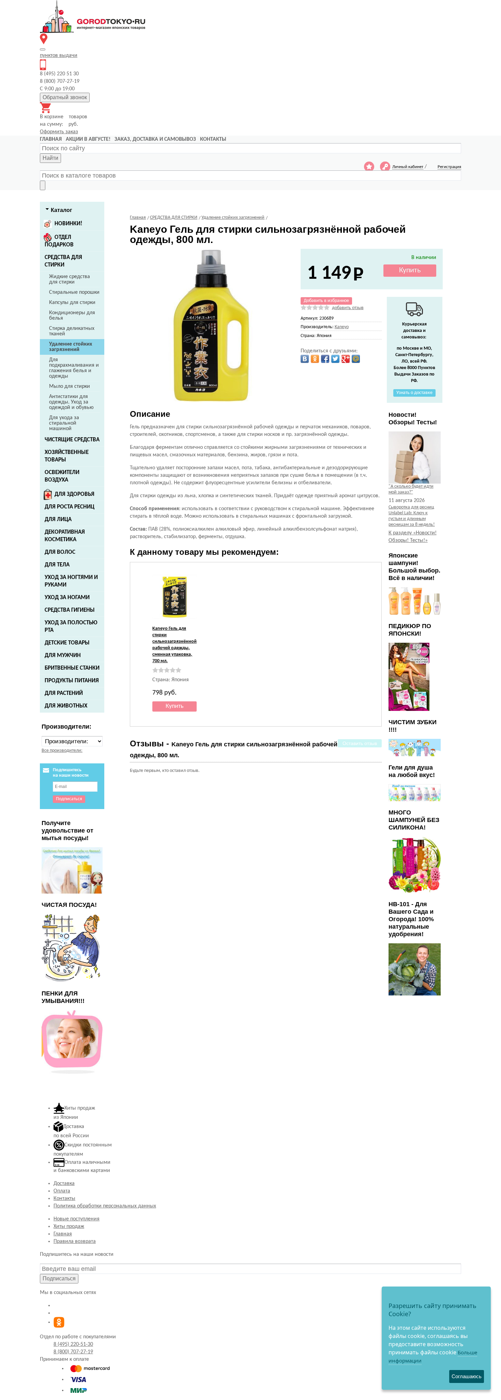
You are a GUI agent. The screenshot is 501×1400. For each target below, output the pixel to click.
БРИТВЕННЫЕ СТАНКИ (72, 668)
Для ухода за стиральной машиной (64, 423)
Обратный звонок (65, 97)
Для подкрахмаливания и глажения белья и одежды (74, 368)
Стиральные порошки (74, 292)
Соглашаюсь (467, 1376)
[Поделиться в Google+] (345, 359)
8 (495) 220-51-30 (73, 1344)
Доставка (64, 1183)
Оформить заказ (59, 132)
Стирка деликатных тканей (71, 331)
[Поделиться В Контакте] (305, 359)
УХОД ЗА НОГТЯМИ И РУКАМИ (71, 581)
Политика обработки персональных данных (105, 1206)
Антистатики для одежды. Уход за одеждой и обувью (71, 402)
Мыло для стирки (69, 386)
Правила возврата (75, 1241)
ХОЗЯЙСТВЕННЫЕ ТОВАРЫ (67, 456)
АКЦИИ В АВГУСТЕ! (88, 139)
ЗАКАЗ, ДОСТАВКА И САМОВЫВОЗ (155, 139)
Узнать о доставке (414, 392)
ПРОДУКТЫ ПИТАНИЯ (72, 681)
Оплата (62, 1191)
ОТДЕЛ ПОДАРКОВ (59, 241)
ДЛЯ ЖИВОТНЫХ (66, 706)
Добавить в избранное (326, 300)
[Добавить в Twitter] (335, 359)
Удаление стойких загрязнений (70, 346)
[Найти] (42, 185)
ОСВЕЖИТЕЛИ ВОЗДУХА (62, 476)
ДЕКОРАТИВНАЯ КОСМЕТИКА (65, 536)
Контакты (64, 1198)
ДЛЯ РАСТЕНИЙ (64, 693)
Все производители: (62, 750)
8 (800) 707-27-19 (73, 1352)
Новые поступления (77, 1219)
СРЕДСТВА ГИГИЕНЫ (70, 610)
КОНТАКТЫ (213, 139)
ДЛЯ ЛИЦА (58, 519)
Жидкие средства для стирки (69, 279)
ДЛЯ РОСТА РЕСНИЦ (69, 507)
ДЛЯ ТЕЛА (57, 565)
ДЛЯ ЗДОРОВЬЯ (74, 494)
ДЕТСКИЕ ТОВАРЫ (67, 643)
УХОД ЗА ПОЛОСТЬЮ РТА (71, 626)
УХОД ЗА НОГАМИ (67, 597)
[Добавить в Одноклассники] (315, 359)
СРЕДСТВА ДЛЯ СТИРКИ (63, 261)
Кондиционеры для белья (72, 315)
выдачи (58, 55)
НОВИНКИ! (68, 224)
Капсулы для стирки (72, 302)
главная (51, 139)
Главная (63, 1234)
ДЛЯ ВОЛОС (60, 552)
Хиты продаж (69, 1226)
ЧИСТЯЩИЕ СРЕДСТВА (72, 440)
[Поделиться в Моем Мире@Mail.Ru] (356, 359)
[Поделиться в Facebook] (325, 359)
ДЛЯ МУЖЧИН (63, 655)
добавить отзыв (348, 307)
